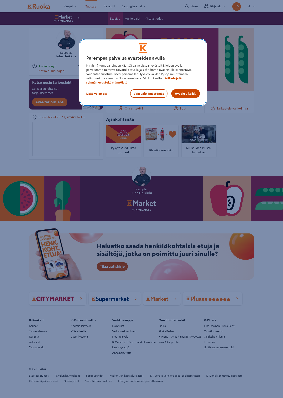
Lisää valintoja (96, 93)
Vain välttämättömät (149, 93)
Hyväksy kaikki (185, 93)
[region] (143, 72)
